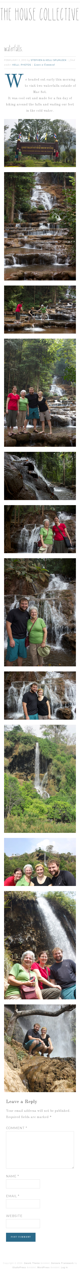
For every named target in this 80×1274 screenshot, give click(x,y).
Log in (64, 1267)
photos (26, 64)
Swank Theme (32, 1262)
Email (12, 1196)
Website (14, 1216)
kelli (15, 64)
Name (12, 1176)
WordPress (43, 1267)
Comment (16, 1128)
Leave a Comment (44, 65)
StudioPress (19, 1267)
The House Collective (40, 17)
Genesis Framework (62, 1262)
